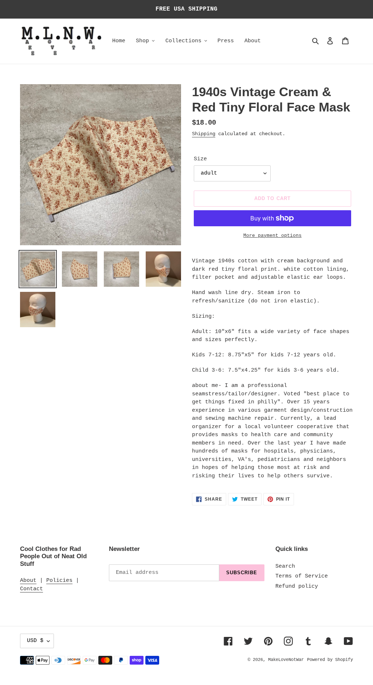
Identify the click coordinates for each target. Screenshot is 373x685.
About (28, 581)
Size (200, 159)
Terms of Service (301, 576)
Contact (31, 589)
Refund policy (296, 586)
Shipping (203, 134)
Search (285, 566)
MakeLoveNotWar (286, 659)
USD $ (35, 641)
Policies (59, 581)
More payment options (272, 235)
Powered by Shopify (330, 659)
